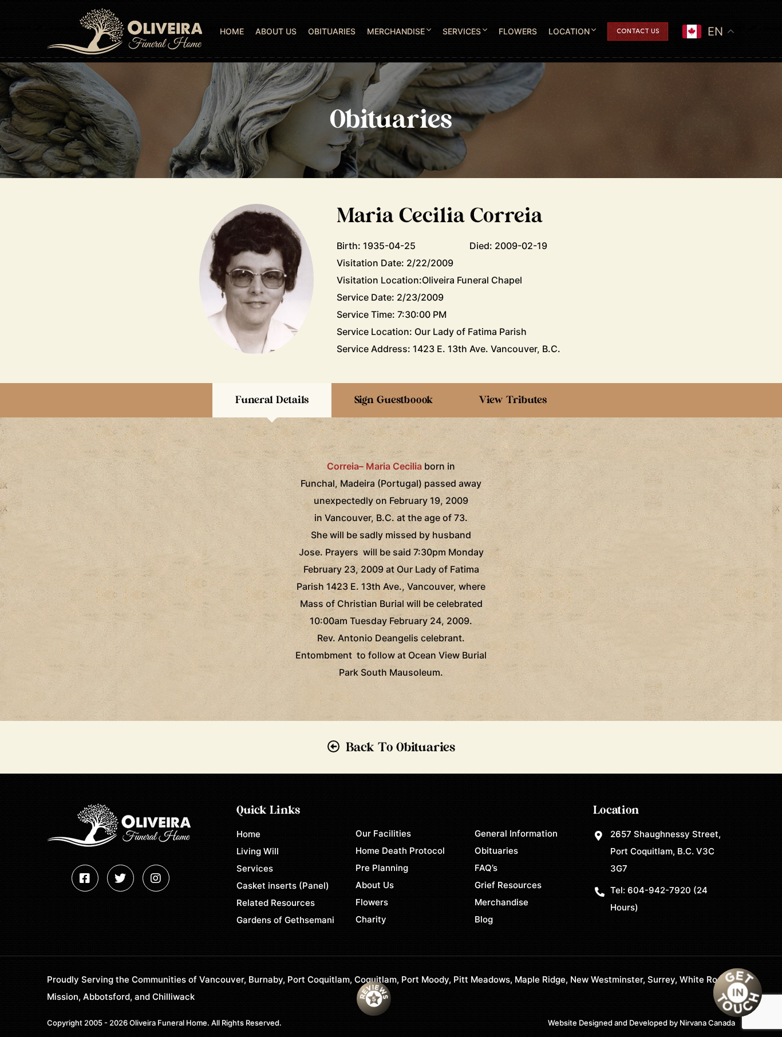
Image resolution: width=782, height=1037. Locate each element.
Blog (484, 919)
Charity (371, 919)
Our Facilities (383, 833)
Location (569, 31)
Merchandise (396, 31)
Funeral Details (272, 400)
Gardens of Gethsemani (285, 919)
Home (232, 31)
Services (462, 31)
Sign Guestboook (393, 400)
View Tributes (513, 400)
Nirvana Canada (707, 1022)
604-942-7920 (659, 890)
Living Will (257, 851)
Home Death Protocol (400, 850)
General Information (516, 833)
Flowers (518, 31)
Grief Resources (508, 885)
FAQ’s (486, 867)
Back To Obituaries (400, 747)
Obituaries (332, 31)
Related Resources (275, 902)
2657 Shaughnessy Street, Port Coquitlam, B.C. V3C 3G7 (665, 851)
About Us (276, 31)
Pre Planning (382, 867)
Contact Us (638, 31)
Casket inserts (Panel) (282, 885)
